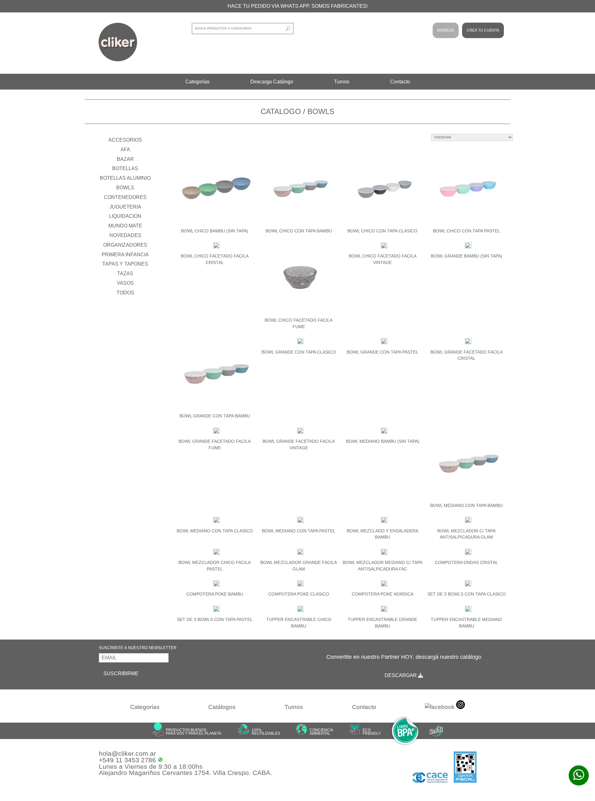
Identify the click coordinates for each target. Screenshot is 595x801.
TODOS (125, 292)
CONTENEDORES (125, 197)
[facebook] (440, 707)
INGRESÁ (445, 30)
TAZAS (125, 273)
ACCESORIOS (125, 140)
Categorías (197, 81)
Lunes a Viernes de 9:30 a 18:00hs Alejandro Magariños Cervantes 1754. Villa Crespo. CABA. (185, 770)
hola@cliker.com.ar (127, 753)
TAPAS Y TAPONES (125, 263)
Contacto (400, 81)
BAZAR (125, 159)
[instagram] (460, 705)
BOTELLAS (125, 168)
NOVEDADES (125, 235)
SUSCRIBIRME (121, 673)
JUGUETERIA (125, 206)
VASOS (125, 283)
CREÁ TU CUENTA (483, 30)
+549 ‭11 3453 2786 (128, 760)
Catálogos (222, 707)
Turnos (341, 81)
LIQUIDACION (125, 216)
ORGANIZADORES (125, 245)
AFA (125, 149)
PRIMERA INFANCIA (125, 254)
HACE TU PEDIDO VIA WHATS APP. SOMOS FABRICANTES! (297, 6)
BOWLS (125, 187)
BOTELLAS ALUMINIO (125, 178)
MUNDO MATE (125, 225)
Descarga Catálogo (271, 81)
